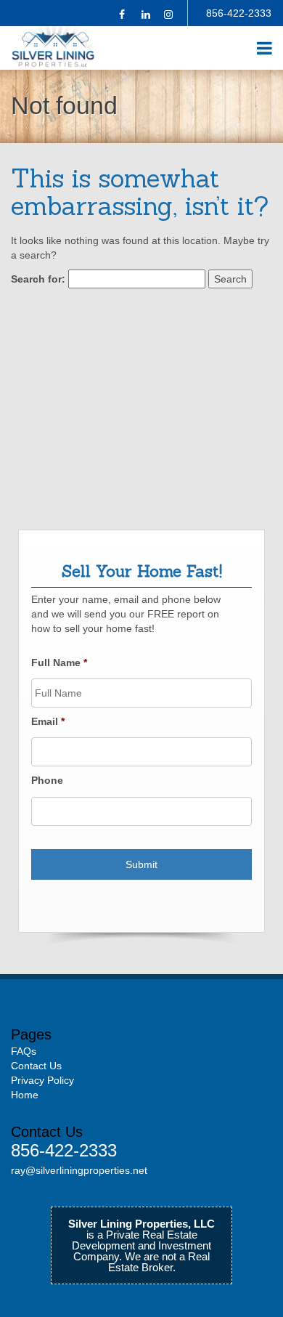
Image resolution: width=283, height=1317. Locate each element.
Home (24, 1095)
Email (48, 721)
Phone (47, 780)
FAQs (23, 1051)
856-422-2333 (238, 13)
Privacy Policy (42, 1080)
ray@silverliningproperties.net (79, 1170)
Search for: (38, 279)
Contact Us (36, 1065)
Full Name (59, 662)
